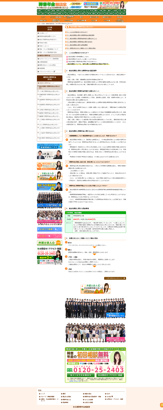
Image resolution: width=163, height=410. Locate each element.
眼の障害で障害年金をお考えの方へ (49, 138)
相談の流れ (88, 393)
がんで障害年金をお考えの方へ (48, 124)
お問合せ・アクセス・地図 (115, 399)
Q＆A (108, 393)
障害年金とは (67, 399)
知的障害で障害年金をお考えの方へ (49, 100)
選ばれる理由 (67, 396)
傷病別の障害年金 (50, 23)
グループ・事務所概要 (47, 396)
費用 (64, 393)
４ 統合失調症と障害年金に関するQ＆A (79, 41)
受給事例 (65, 402)
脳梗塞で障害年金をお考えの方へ (49, 116)
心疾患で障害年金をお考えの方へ (49, 109)
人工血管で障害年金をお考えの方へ (49, 133)
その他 (43, 23)
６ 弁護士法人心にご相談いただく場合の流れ (81, 48)
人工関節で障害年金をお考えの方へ (49, 120)
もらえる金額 (89, 399)
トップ (38, 23)
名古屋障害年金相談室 (81, 407)
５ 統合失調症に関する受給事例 (77, 45)
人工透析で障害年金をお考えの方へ (49, 128)
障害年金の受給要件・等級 (93, 396)
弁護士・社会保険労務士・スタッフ (49, 399)
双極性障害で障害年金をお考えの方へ (49, 95)
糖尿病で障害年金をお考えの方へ (49, 113)
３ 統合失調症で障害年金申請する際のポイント (82, 38)
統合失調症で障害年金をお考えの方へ (49, 87)
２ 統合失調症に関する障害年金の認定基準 (80, 35)
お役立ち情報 (89, 402)
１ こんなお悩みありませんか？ (77, 32)
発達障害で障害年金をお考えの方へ (49, 105)
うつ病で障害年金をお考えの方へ (114, 278)
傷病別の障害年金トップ (46, 83)
